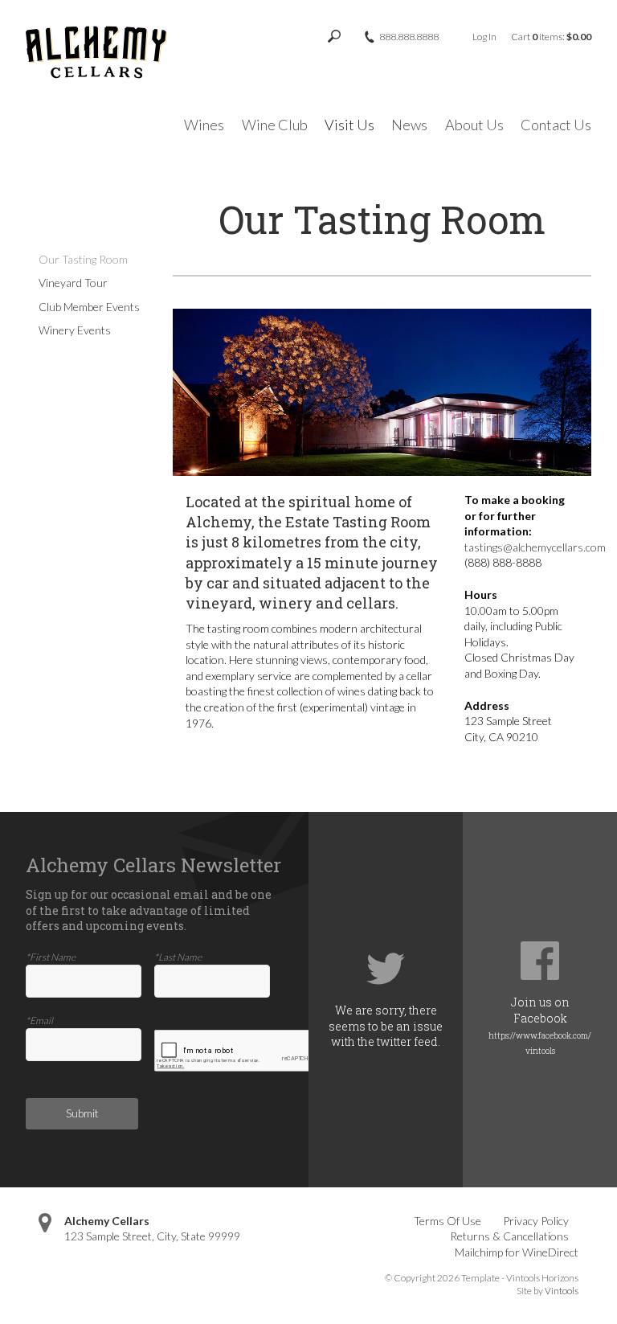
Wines (204, 124)
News (409, 124)
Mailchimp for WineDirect (516, 1252)
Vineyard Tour (73, 282)
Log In (484, 37)
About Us (474, 124)
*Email (39, 1021)
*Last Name (178, 957)
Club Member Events (89, 307)
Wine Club (275, 124)
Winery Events (75, 330)
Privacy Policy (536, 1221)
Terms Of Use (447, 1221)
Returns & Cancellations (509, 1236)
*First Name (51, 957)
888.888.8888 (409, 37)
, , (152, 1236)
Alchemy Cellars (106, 1221)
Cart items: (551, 37)
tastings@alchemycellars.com (536, 547)
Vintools (561, 1291)
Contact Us (556, 124)
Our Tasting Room (83, 259)
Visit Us (349, 124)
